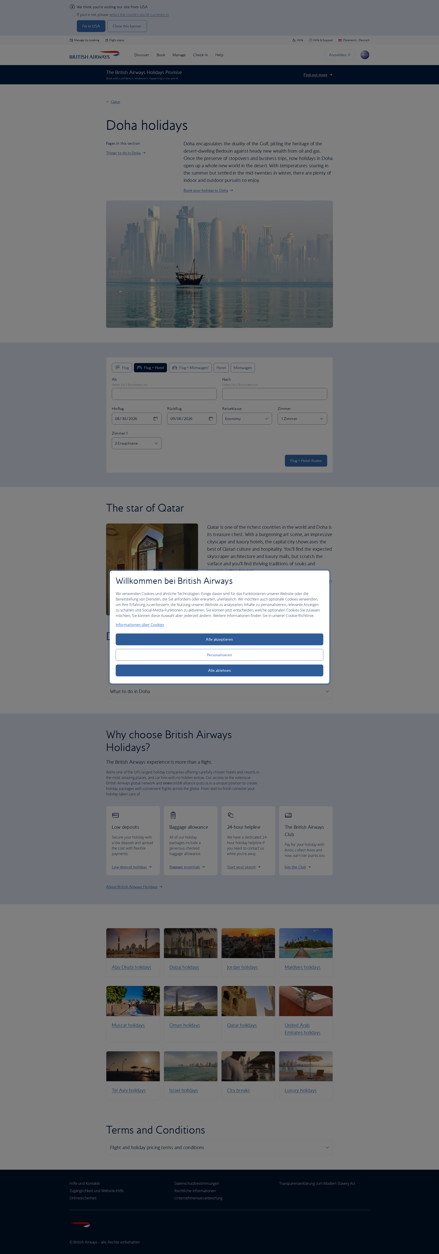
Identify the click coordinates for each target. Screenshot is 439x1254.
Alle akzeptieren (219, 639)
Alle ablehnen (219, 670)
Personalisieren (219, 655)
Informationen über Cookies (140, 624)
